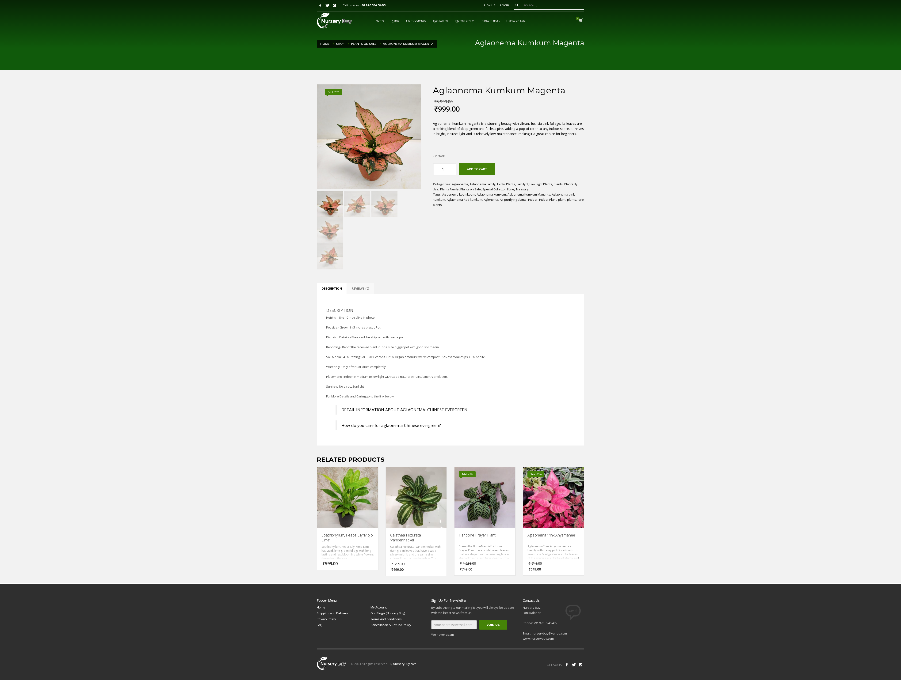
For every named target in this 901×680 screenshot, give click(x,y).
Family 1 (522, 184)
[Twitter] (327, 5)
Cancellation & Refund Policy (390, 625)
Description (331, 288)
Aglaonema (460, 184)
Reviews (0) (360, 288)
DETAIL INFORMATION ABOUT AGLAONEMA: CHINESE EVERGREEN (404, 409)
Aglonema (491, 199)
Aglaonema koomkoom (458, 194)
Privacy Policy (326, 619)
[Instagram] (334, 5)
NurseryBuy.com (404, 664)
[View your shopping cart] (580, 20)
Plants (558, 184)
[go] (517, 5)
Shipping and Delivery (332, 613)
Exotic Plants (506, 184)
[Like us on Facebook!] (566, 664)
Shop (340, 44)
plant (561, 199)
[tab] (332, 288)
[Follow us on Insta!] (580, 664)
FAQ (319, 625)
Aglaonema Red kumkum (464, 199)
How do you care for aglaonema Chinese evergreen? (391, 425)
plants (571, 199)
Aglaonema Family (483, 184)
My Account (378, 607)
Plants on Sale (363, 44)
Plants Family (449, 189)
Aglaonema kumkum (491, 194)
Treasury (522, 189)
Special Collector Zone (498, 189)
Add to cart (477, 169)
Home (324, 44)
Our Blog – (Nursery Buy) (387, 613)
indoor (533, 199)
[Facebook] (320, 5)
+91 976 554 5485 (373, 5)
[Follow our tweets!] (573, 664)
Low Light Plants (541, 184)
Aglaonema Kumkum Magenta (529, 194)
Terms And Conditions (386, 619)
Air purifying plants (513, 199)
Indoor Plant (548, 199)
